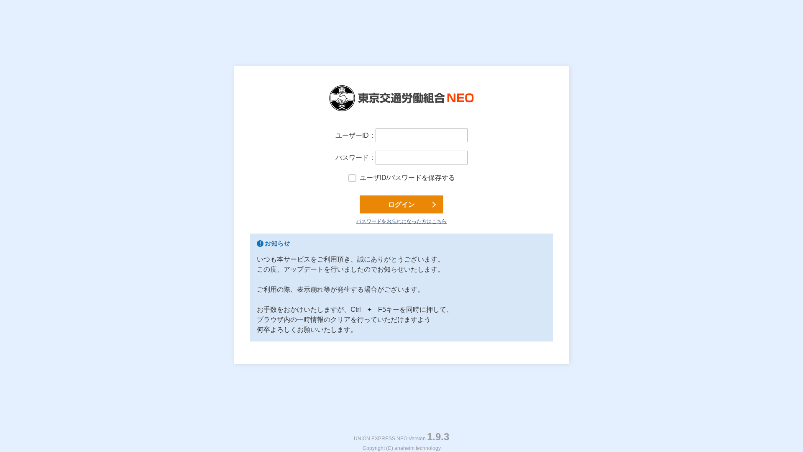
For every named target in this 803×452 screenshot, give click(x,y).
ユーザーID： (355, 135)
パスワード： (355, 157)
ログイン (401, 204)
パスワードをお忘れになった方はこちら (401, 221)
